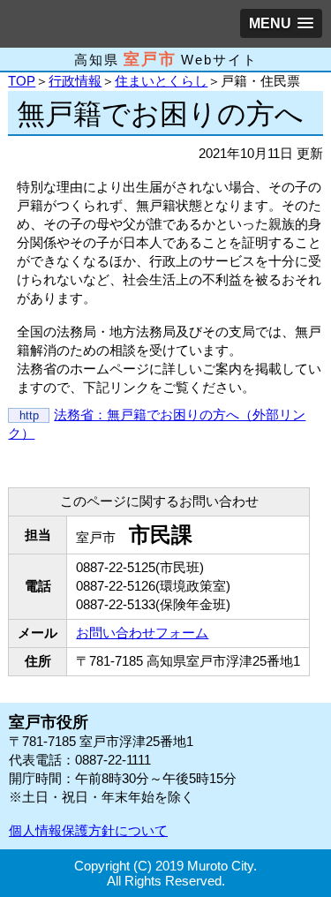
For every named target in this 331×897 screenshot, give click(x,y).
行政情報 (75, 80)
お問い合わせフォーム (142, 632)
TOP (21, 80)
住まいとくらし (161, 80)
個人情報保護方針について (88, 830)
